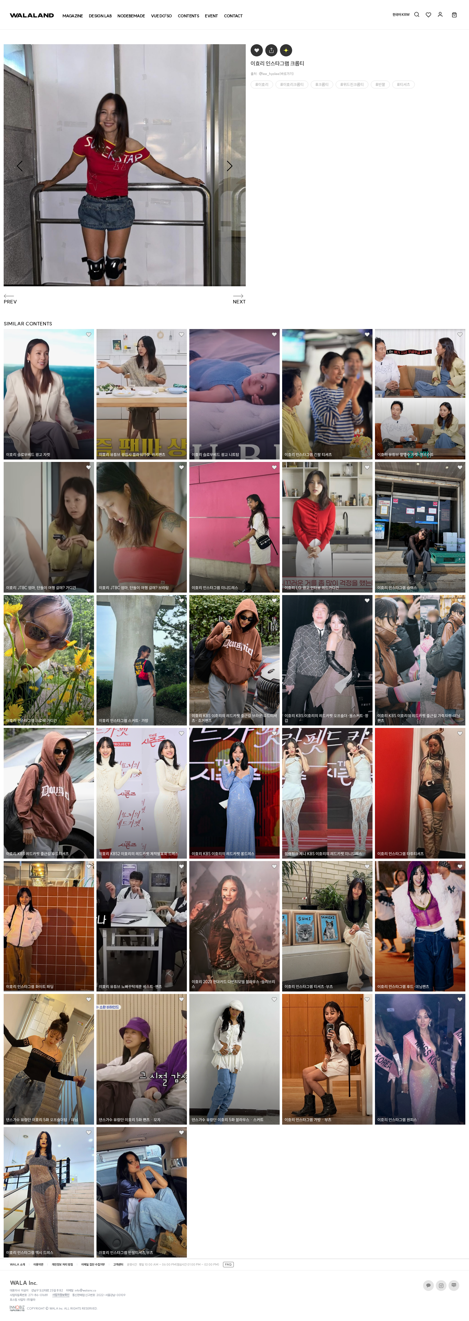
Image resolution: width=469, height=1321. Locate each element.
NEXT (239, 301)
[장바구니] (454, 15)
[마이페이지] (440, 15)
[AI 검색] (417, 15)
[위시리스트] (428, 15)
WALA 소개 (17, 1264)
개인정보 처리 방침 (62, 1264)
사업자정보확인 (60, 1295)
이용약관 (38, 1264)
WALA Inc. (24, 1283)
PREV (10, 301)
